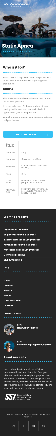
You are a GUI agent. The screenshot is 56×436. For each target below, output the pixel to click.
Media (7, 281)
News (20, 325)
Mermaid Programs (14, 255)
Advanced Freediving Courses (20, 245)
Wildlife (8, 291)
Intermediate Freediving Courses (22, 240)
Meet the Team (12, 301)
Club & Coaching (13, 260)
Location (8, 286)
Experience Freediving (16, 230)
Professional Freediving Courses (21, 250)
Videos (7, 296)
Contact (8, 306)
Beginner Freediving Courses (20, 235)
